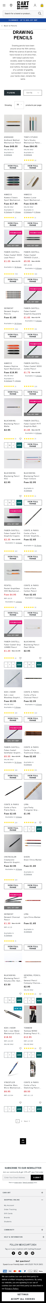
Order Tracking (10, 1209)
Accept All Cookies (23, 1299)
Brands (7, 1217)
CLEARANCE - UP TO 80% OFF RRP (23, 20)
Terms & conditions (28, 1182)
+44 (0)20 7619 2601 (33, 1264)
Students (8, 1221)
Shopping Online (12, 1200)
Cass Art (7, 1193)
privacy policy (18, 1182)
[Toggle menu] (4, 5)
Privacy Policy (12, 1288)
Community (9, 1230)
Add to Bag (19, 445)
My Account (9, 1205)
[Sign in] (35, 5)
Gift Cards (8, 1213)
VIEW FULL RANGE (13, 167)
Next (26, 1121)
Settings (23, 1294)
